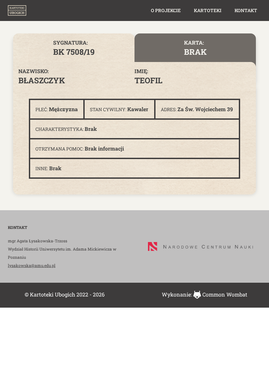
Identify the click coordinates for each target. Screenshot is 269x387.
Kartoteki (207, 10)
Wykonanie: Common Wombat (204, 294)
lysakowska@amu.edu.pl (31, 265)
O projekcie (166, 10)
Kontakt (246, 10)
